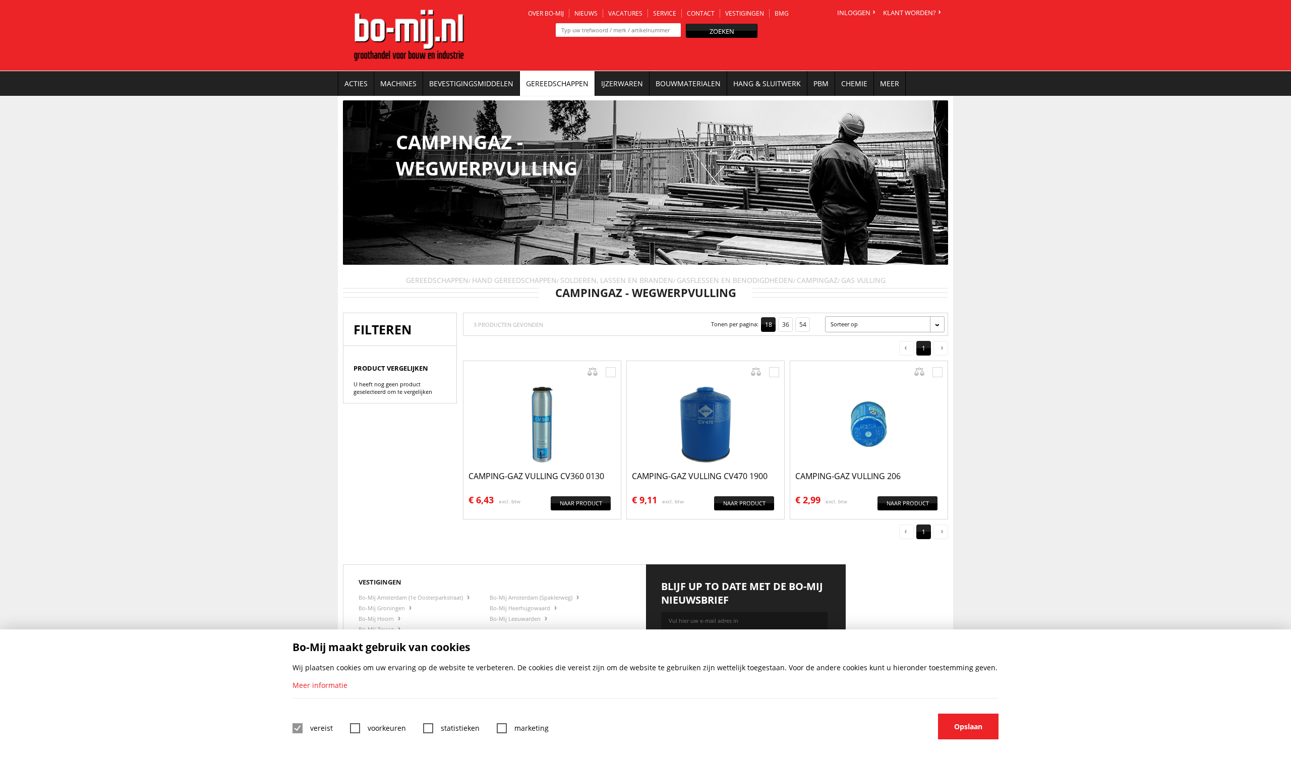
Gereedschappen (557, 83)
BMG (782, 13)
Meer (889, 83)
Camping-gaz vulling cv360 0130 (536, 476)
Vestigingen (744, 13)
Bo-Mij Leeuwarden (516, 618)
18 (768, 324)
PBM (821, 83)
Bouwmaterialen (688, 83)
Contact (701, 13)
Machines (398, 83)
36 (785, 324)
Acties (356, 83)
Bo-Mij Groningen (382, 608)
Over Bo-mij (546, 13)
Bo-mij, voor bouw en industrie (409, 35)
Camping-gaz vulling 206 (848, 476)
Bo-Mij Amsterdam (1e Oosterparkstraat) (411, 597)
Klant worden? (909, 12)
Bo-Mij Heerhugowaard (521, 608)
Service (664, 13)
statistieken (460, 728)
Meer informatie (319, 685)
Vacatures (625, 13)
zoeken (722, 31)
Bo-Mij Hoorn (377, 618)
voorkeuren (387, 728)
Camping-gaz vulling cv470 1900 (700, 476)
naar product (581, 503)
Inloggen (853, 12)
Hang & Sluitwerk (767, 83)
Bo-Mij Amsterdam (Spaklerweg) (532, 597)
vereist (321, 728)
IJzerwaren (622, 83)
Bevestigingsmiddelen (471, 83)
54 (802, 324)
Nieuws (586, 13)
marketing (531, 728)
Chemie (854, 83)
